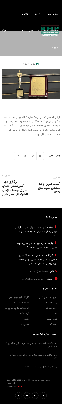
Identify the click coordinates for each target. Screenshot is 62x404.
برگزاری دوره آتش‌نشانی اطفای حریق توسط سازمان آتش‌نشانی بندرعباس (15, 185)
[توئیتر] (25, 156)
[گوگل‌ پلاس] (33, 156)
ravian (20, 386)
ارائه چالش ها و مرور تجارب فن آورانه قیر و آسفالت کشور (33, 356)
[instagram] (43, 395)
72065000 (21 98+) (39, 271)
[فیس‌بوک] (18, 156)
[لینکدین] (40, 156)
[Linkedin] (35, 395)
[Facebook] (18, 395)
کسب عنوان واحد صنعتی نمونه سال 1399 (49, 185)
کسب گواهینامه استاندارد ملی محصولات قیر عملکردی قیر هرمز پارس (31, 345)
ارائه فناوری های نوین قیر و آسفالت (40, 366)
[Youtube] (26, 395)
